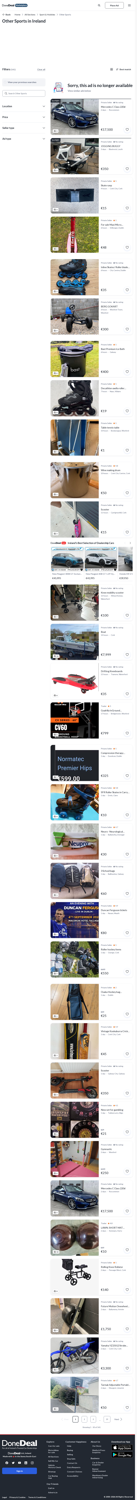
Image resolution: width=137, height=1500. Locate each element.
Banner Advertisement (99, 1470)
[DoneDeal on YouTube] (19, 1462)
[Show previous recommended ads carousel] (125, 543)
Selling (70, 1454)
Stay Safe (71, 1459)
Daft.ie (51, 1488)
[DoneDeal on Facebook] (6, 1462)
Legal (4, 1497)
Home (17, 14)
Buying (70, 1450)
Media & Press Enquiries (98, 1451)
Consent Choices (74, 1472)
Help (69, 1446)
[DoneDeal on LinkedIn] (25, 1462)
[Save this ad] (127, 129)
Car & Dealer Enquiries (98, 1464)
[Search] (6, 93)
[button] (23, 106)
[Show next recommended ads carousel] (130, 543)
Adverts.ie (52, 1492)
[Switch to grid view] (111, 69)
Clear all (41, 69)
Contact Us (72, 1463)
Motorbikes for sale (53, 1451)
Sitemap (52, 1472)
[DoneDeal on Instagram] (32, 1462)
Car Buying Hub (53, 1477)
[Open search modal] (99, 5)
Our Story (96, 1446)
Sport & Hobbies (47, 14)
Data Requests (73, 1467)
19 (107, 1419)
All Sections (30, 14)
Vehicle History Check (54, 1466)
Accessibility (72, 1476)
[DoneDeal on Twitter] (13, 1462)
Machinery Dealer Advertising (100, 1476)
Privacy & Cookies (17, 1497)
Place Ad (114, 5)
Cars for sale (53, 1446)
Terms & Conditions (37, 1497)
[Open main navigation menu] (130, 5)
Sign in (19, 1471)
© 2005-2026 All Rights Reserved (118, 1497)
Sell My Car (53, 1461)
